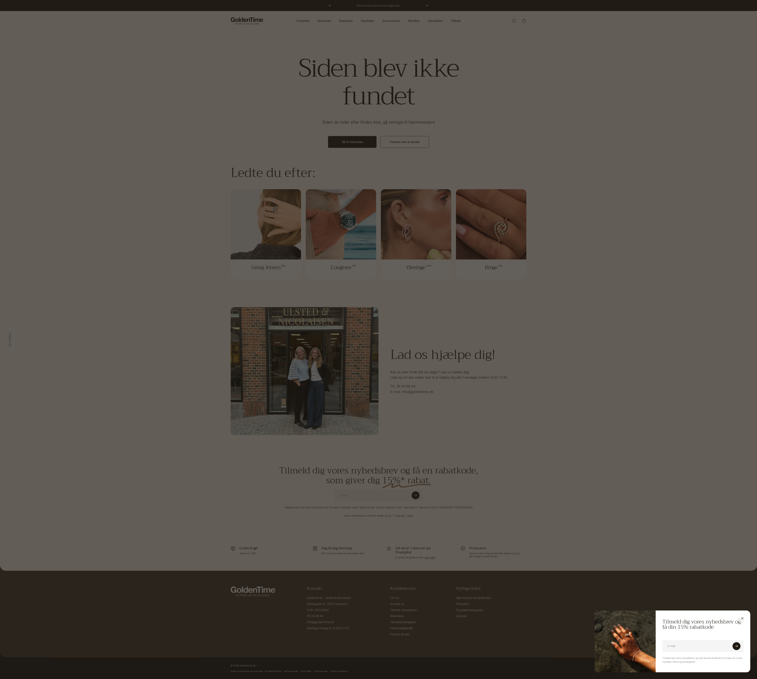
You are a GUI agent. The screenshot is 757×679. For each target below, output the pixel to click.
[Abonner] (736, 646)
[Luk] (742, 618)
